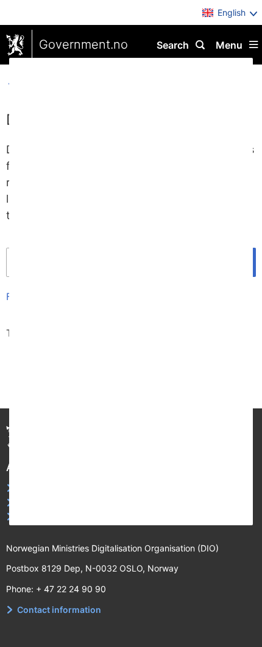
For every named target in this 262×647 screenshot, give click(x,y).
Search (173, 45)
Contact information (59, 609)
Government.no (83, 44)
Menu (229, 45)
